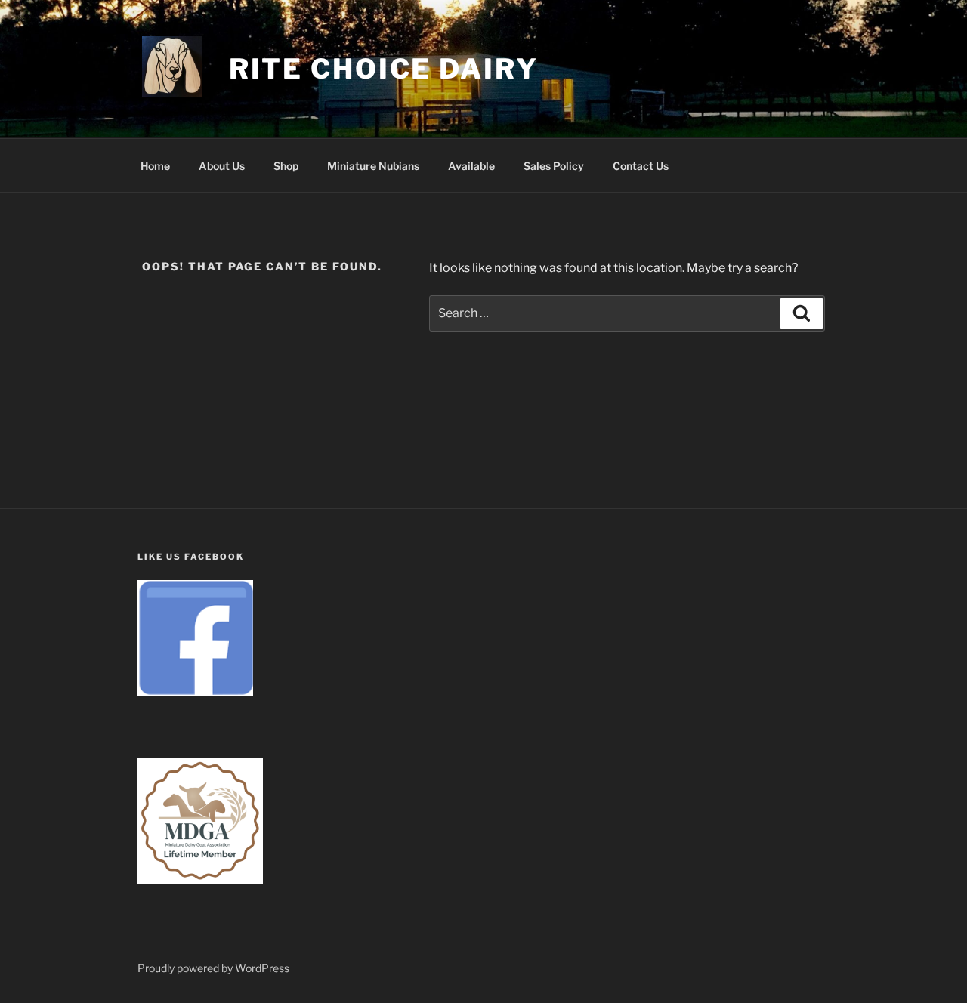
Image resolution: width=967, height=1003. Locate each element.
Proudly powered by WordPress (213, 967)
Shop (285, 165)
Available (471, 165)
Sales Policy (554, 165)
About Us (222, 165)
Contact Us (641, 165)
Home (155, 165)
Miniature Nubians (373, 165)
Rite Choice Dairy (384, 68)
